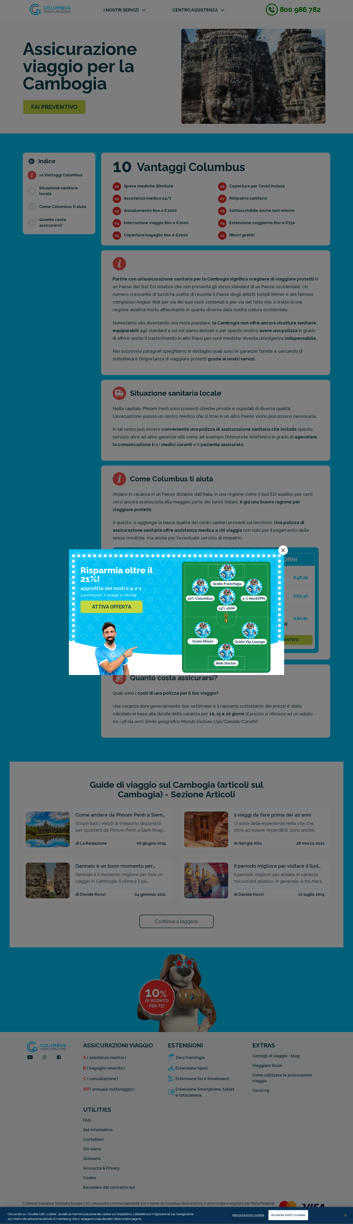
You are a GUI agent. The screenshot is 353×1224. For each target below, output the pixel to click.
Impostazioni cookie (248, 1215)
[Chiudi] (345, 1215)
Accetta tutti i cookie (288, 1215)
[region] (176, 1215)
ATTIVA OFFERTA (111, 607)
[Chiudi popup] (283, 550)
